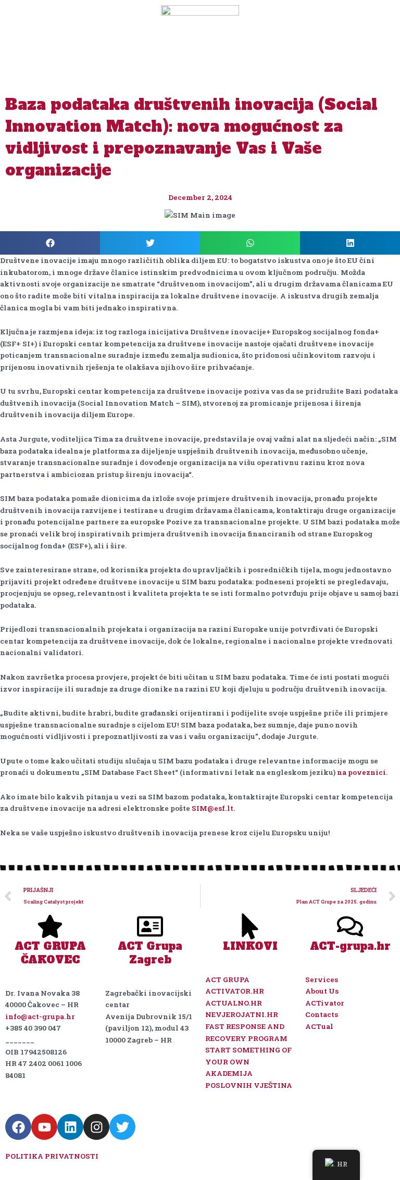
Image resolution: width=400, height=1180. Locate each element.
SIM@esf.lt (212, 808)
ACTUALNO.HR (233, 1003)
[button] (50, 243)
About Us (322, 991)
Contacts (321, 1014)
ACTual (319, 1026)
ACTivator (324, 1003)
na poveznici (361, 772)
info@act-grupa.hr (40, 1016)
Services (321, 979)
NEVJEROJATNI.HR (242, 1014)
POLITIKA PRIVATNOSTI (51, 1156)
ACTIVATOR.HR (234, 991)
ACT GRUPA (227, 979)
